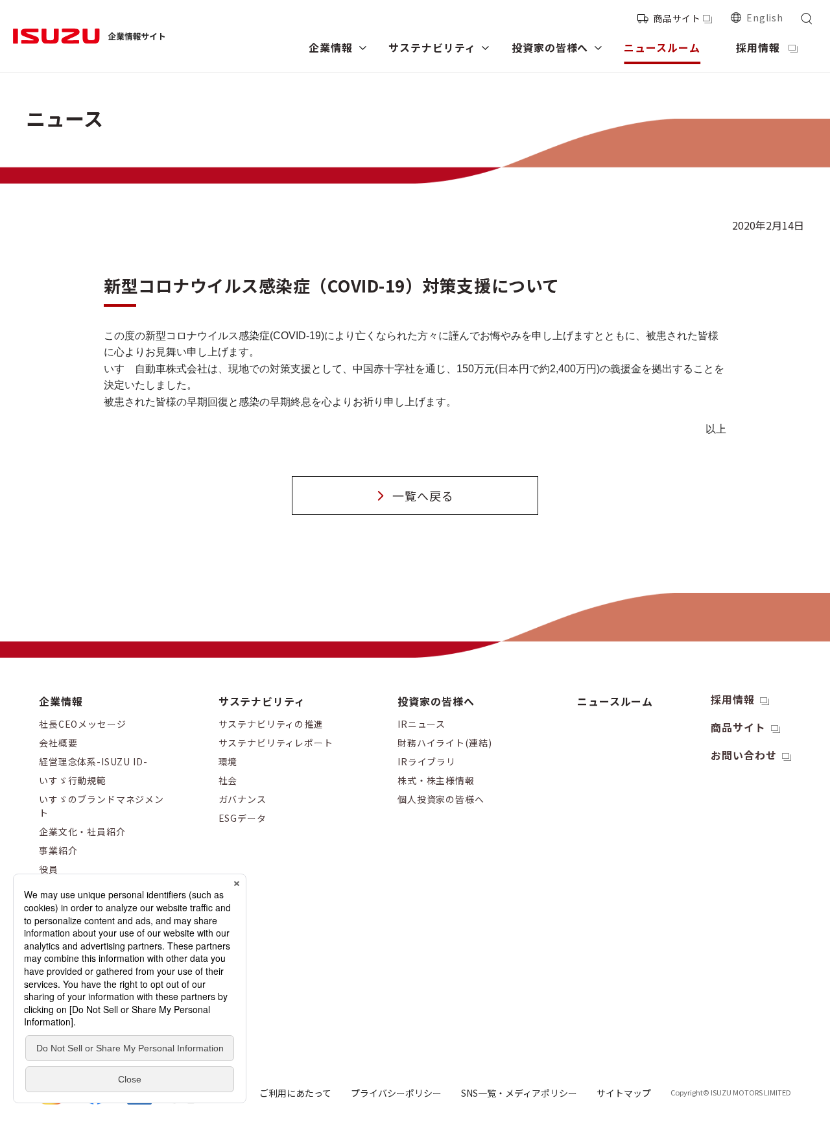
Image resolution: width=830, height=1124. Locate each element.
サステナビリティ (262, 701)
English (764, 17)
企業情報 (61, 701)
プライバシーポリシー (396, 1092)
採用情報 (733, 699)
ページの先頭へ (799, 689)
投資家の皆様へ (436, 701)
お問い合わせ (744, 755)
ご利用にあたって (295, 1092)
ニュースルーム (615, 701)
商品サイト (677, 18)
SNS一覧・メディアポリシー (519, 1092)
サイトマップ (624, 1092)
